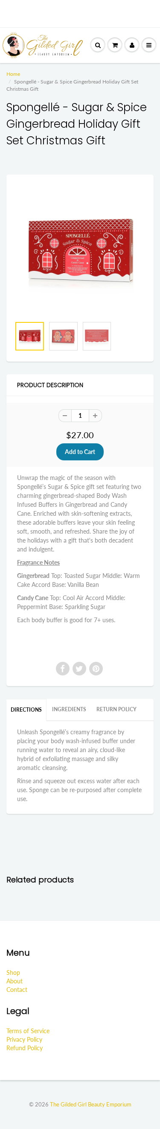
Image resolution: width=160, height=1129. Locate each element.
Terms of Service (27, 1030)
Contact (16, 989)
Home (13, 74)
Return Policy (116, 709)
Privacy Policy (24, 1039)
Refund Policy (24, 1047)
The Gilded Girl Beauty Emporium (90, 1104)
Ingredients (69, 709)
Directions (26, 710)
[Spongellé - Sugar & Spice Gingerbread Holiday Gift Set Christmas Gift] (80, 250)
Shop (13, 972)
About (14, 981)
